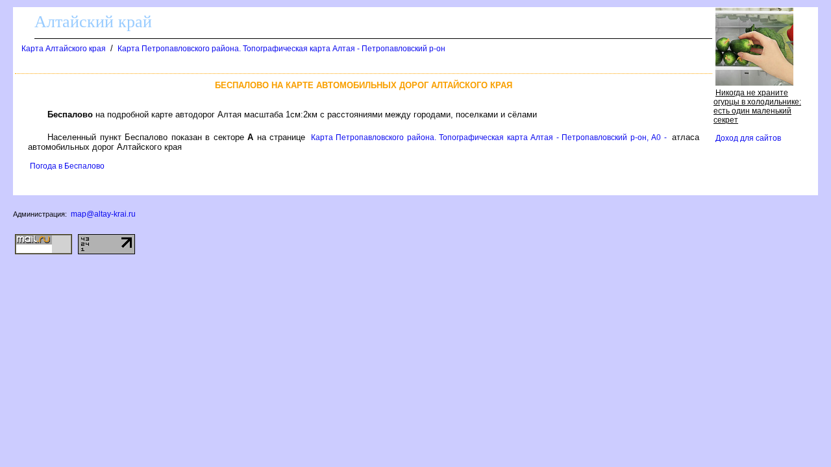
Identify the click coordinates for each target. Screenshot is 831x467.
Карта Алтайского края (63, 48)
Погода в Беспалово (67, 166)
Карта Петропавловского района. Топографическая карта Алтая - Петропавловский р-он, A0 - (489, 137)
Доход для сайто (748, 138)
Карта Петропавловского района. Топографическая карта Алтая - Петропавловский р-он (281, 48)
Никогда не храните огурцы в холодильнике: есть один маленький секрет (757, 106)
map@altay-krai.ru (103, 214)
